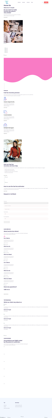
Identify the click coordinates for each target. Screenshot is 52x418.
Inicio (46, 2)
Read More (5, 120)
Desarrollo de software (18, 406)
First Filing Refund (6, 216)
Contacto (28, 2)
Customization (8, 115)
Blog (32, 2)
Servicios (23, 2)
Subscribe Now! (6, 294)
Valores (5, 406)
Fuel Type (5, 201)
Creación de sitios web (18, 405)
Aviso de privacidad (7, 408)
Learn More (5, 107)
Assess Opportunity (9, 102)
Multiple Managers (9, 128)
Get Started (5, 17)
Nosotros (19, 2)
